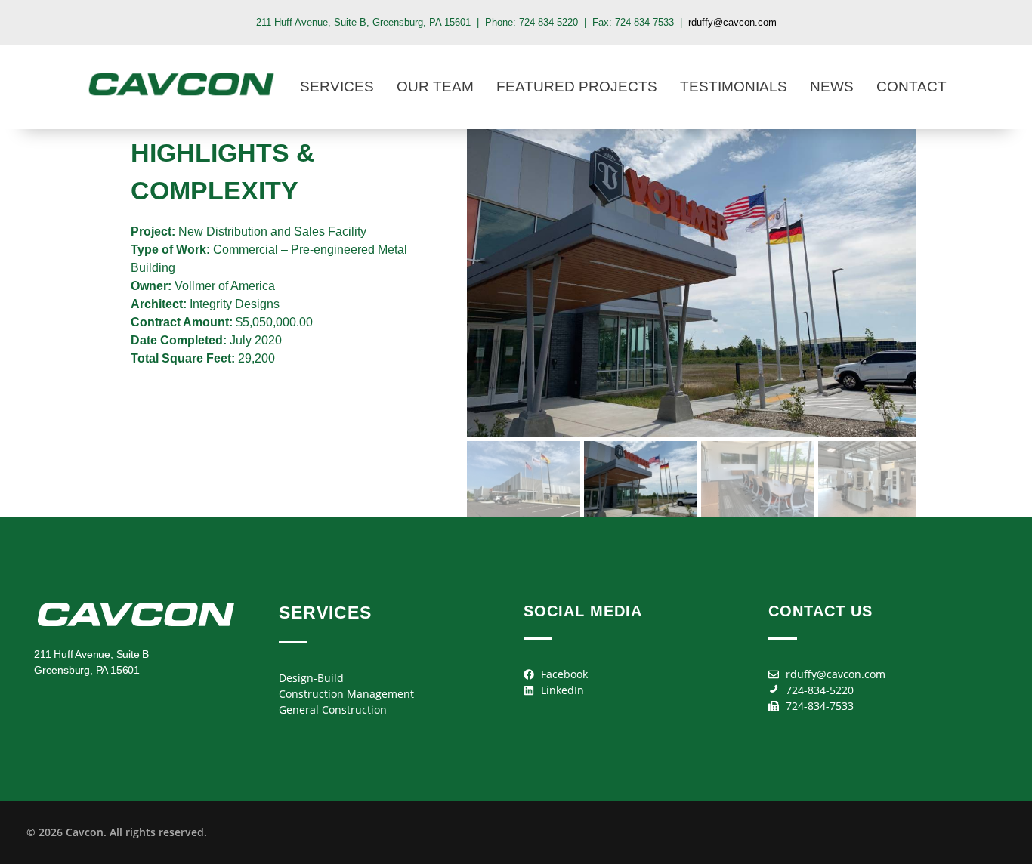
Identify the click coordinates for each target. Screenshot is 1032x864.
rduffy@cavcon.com (732, 22)
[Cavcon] (181, 84)
